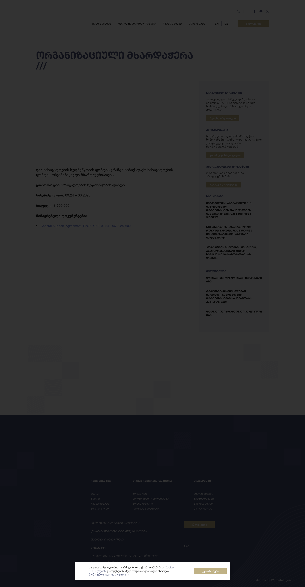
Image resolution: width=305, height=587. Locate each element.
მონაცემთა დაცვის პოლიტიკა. (109, 574)
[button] (210, 571)
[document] (152, 293)
